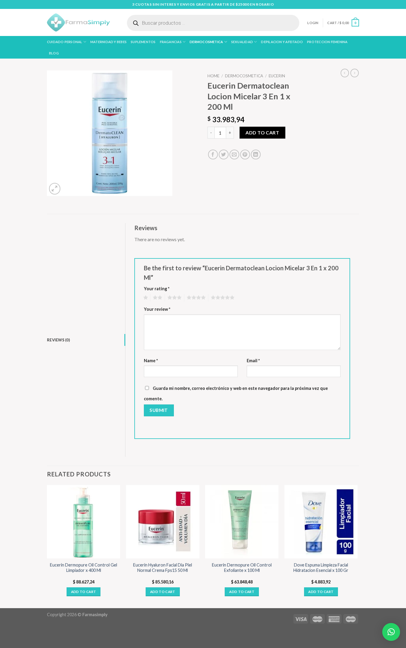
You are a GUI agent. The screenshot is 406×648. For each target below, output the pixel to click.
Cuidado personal (64, 42)
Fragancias (171, 42)
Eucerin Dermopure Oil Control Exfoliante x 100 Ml (242, 567)
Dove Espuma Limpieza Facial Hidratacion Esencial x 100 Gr (320, 567)
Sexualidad (242, 42)
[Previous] (47, 546)
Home (213, 75)
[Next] (357, 546)
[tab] (86, 340)
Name (151, 360)
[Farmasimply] (78, 22)
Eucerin (277, 75)
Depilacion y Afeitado (282, 42)
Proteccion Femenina (327, 42)
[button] (391, 632)
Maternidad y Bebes (108, 42)
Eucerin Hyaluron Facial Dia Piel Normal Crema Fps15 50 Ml (162, 567)
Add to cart (262, 132)
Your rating (156, 288)
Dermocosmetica (206, 42)
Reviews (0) (58, 340)
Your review (157, 309)
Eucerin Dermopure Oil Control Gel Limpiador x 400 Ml (83, 567)
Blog (54, 53)
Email (253, 360)
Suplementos (143, 42)
